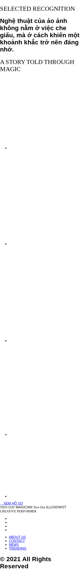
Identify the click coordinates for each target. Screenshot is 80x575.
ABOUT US (17, 537)
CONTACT (17, 541)
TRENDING (17, 548)
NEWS (14, 544)
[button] (11, 503)
